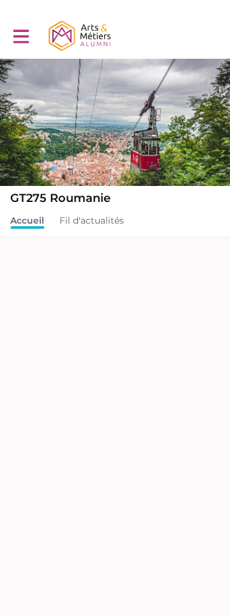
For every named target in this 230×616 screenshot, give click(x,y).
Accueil (27, 220)
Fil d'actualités (91, 220)
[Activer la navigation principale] (20, 36)
